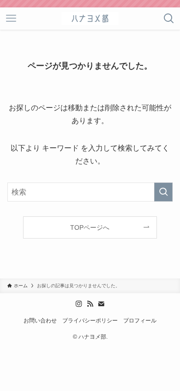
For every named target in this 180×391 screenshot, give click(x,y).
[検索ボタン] (169, 18)
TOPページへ (89, 227)
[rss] (90, 304)
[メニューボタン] (11, 18)
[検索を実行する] (163, 192)
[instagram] (79, 304)
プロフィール (139, 320)
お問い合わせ (40, 320)
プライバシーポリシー (90, 320)
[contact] (101, 304)
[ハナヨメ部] (90, 18)
